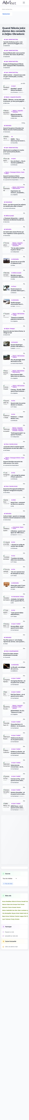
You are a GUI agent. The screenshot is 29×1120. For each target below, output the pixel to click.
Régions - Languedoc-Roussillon (13, 97)
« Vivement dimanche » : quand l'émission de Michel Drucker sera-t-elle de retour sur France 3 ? (14, 219)
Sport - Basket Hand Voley (12, 39)
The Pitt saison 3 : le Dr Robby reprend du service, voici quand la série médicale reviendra (14, 641)
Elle (13, 506)
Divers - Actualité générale (12, 651)
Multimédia (8, 125)
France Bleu (15, 143)
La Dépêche (15, 194)
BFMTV (13, 348)
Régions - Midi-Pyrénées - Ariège (18, 314)
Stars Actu (7, 222)
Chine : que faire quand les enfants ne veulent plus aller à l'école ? (14, 205)
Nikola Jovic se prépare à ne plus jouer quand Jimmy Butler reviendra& (13, 151)
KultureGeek (8, 519)
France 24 (14, 534)
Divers (14, 286)
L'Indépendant (15, 251)
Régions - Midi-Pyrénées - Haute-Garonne (19, 188)
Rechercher (6, 14)
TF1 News (14, 407)
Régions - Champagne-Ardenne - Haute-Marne (14, 173)
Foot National (15, 630)
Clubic (13, 306)
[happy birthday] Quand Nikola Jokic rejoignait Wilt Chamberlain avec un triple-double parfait (14, 65)
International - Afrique (18, 596)
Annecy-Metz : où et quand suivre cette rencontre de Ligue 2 (17, 628)
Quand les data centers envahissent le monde (10, 654)
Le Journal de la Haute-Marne (12, 179)
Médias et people (10, 215)
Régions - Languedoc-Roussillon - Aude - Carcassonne (17, 244)
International (9, 202)
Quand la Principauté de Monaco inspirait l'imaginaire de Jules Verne (13, 490)
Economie (15, 342)
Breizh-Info (7, 335)
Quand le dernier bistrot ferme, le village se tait (14, 332)
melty (13, 279)
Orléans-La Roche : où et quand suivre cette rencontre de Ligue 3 (18, 753)
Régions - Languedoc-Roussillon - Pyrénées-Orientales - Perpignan (17, 429)
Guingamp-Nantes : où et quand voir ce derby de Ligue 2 (18, 682)
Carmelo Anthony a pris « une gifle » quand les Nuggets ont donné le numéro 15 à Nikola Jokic (14, 43)
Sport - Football (16, 624)
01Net (13, 265)
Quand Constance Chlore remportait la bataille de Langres (13, 177)
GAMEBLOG (15, 671)
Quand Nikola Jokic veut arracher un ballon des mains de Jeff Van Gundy (14, 54)
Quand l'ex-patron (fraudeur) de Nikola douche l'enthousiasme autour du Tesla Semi (13, 129)
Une (14, 400)
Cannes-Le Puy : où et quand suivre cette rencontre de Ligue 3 (17, 780)
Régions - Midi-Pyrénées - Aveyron (19, 356)
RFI (13, 603)
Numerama (7, 132)
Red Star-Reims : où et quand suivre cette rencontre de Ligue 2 (18, 696)
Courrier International (10, 208)
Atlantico (14, 292)
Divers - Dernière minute (11, 444)
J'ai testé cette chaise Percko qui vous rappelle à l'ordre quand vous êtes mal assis (14, 233)
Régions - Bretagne (10, 328)
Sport (14, 86)
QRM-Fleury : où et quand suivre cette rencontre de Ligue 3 (17, 807)
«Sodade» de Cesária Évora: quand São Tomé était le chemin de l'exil (18, 600)
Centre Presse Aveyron (17, 363)
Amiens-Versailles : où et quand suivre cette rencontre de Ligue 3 (18, 794)
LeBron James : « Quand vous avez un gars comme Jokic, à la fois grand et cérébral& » (14, 76)
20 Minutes (14, 165)
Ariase (6, 643)
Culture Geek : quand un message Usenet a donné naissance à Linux (14, 517)
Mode (14, 500)
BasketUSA (7, 45)
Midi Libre (7, 103)
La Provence (15, 92)
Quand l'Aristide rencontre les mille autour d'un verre (12, 462)
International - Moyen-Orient (18, 528)
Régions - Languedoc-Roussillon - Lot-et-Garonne (17, 707)
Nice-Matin (7, 450)
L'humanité (7, 657)
